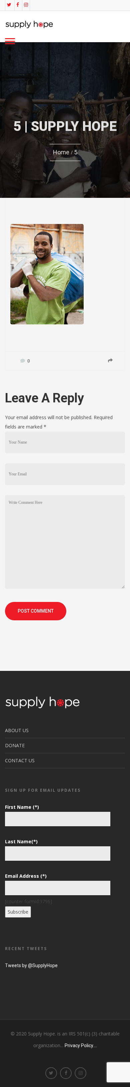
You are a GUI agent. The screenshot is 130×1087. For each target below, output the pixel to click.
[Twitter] (9, 4)
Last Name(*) (21, 841)
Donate (15, 745)
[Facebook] (17, 4)
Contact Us (20, 760)
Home (61, 152)
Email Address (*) (26, 876)
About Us (17, 730)
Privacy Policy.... (81, 1045)
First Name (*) (22, 807)
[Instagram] (26, 4)
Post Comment (36, 611)
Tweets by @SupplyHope (31, 965)
